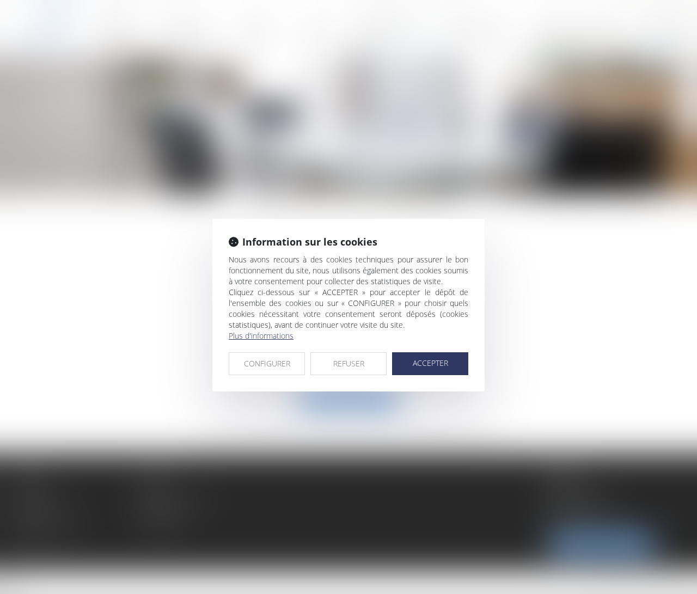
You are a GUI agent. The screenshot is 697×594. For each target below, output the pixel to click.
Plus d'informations (261, 335)
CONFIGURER (267, 363)
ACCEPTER (430, 363)
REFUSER (348, 363)
